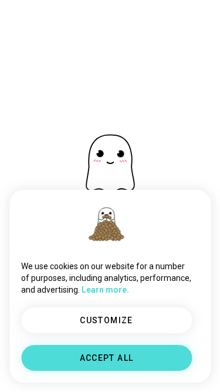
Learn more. (105, 289)
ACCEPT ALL (107, 358)
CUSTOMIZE (106, 320)
